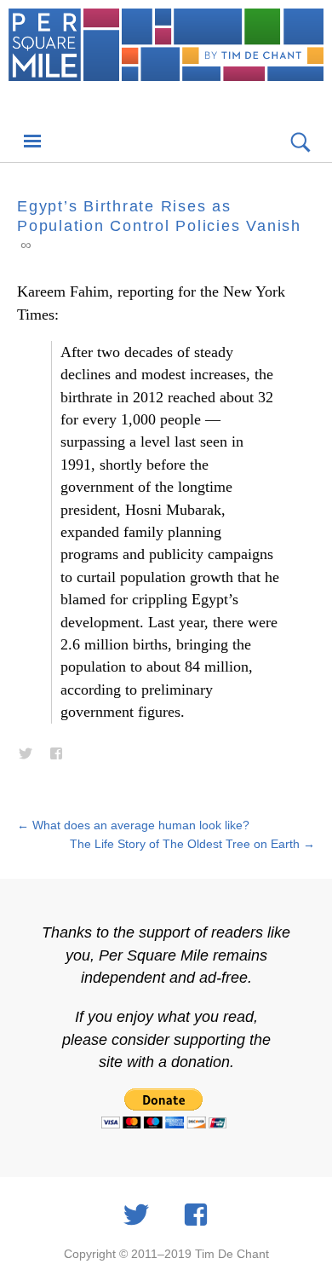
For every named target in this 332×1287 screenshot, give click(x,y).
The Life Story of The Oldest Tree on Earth (192, 844)
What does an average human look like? (133, 825)
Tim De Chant (232, 1254)
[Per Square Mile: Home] (166, 61)
